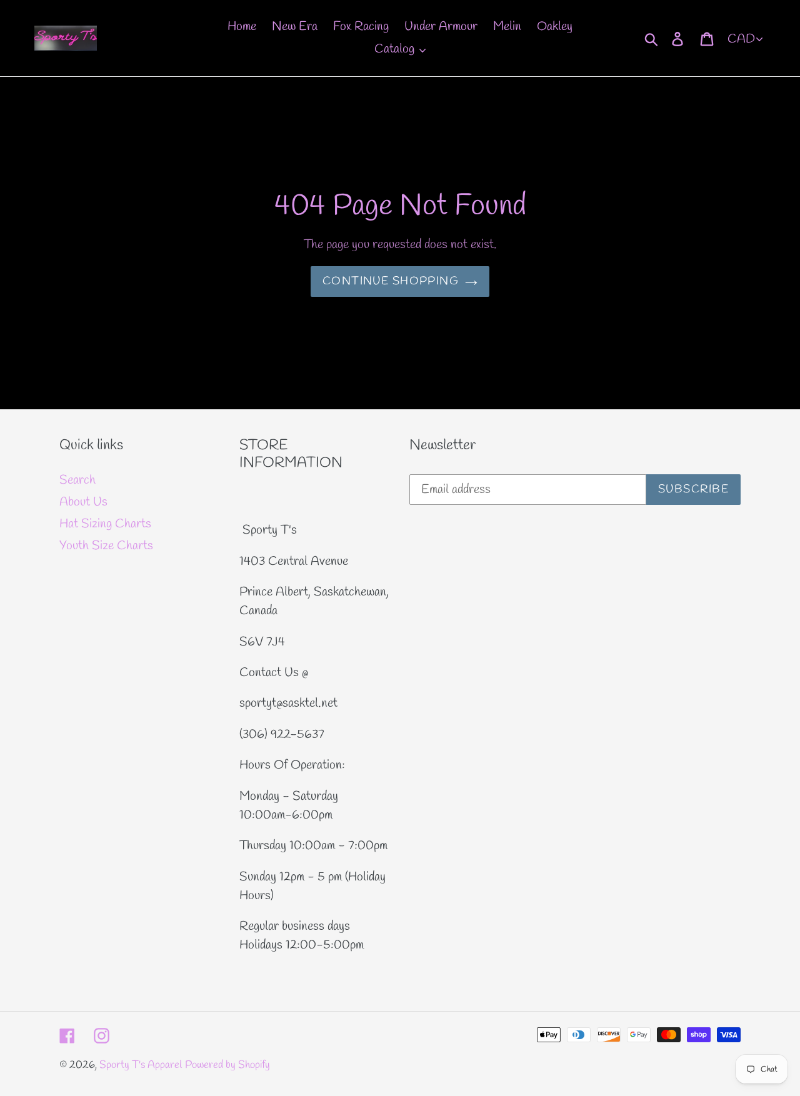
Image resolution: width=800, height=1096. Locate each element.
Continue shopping (390, 281)
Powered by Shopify (227, 1065)
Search (77, 480)
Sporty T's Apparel (140, 1065)
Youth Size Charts (106, 545)
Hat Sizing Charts (105, 524)
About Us (83, 502)
